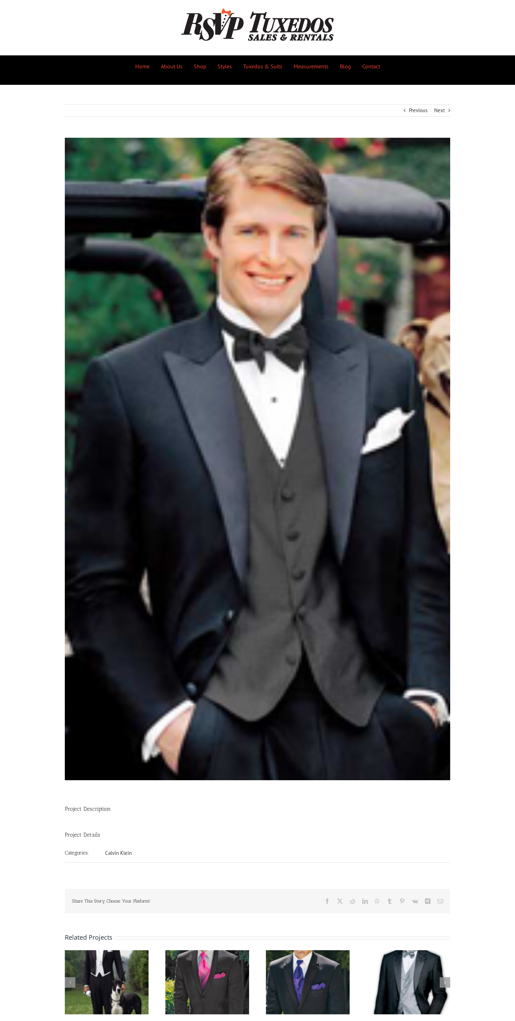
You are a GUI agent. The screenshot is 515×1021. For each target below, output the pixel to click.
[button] (70, 982)
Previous (418, 110)
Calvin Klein (118, 853)
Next (439, 110)
